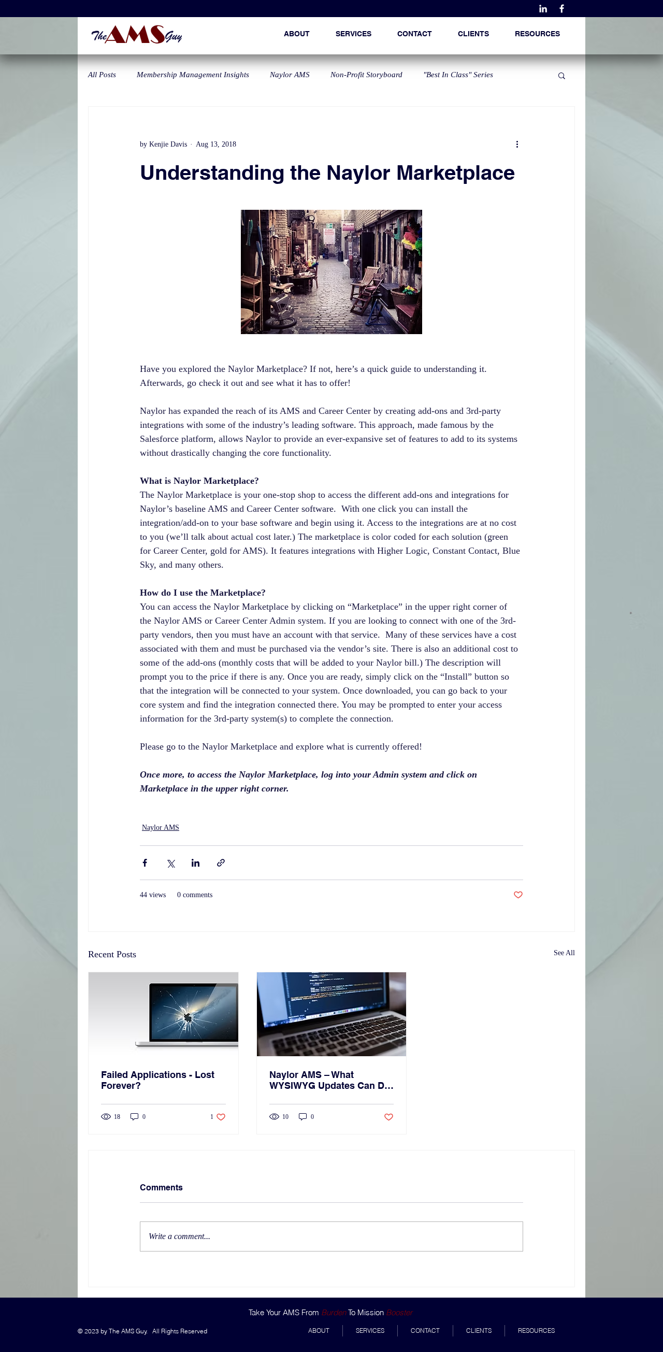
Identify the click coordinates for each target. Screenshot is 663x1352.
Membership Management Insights (193, 74)
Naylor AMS (290, 74)
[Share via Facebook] (145, 863)
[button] (537, 33)
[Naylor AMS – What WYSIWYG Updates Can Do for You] (332, 1014)
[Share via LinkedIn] (195, 863)
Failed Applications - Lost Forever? (157, 1080)
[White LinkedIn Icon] (543, 8)
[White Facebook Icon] (561, 8)
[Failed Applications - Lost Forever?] (163, 1014)
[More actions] (517, 144)
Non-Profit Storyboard (366, 74)
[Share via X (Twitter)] (170, 863)
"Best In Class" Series (458, 74)
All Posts (102, 74)
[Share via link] (221, 863)
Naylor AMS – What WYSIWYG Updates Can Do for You (329, 1080)
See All (564, 953)
